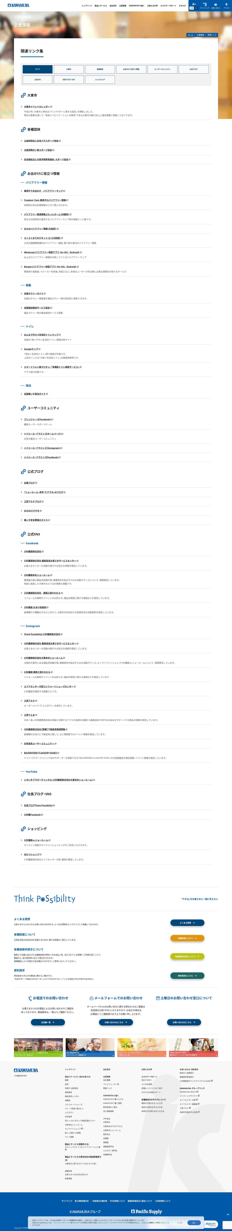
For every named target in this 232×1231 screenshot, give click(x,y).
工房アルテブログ (32, 501)
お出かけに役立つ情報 (131, 69)
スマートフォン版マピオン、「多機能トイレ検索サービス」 (51, 367)
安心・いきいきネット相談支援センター (80, 1120)
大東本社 (106, 1122)
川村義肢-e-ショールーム (36, 840)
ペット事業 (69, 1137)
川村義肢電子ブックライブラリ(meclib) (195, 1081)
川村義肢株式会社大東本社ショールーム (43, 657)
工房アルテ (29, 700)
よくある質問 (147, 1084)
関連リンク (107, 1088)
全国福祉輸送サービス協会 (37, 307)
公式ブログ (194, 69)
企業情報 (122, 5)
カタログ (182, 5)
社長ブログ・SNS (69, 79)
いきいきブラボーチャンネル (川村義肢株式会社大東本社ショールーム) (58, 779)
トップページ (86, 5)
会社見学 (113, 5)
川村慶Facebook (32, 814)
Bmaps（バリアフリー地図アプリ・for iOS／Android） (50, 266)
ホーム (190, 35)
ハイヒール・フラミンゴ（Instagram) (42, 448)
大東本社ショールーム (73, 1125)
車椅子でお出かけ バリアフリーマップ (43, 190)
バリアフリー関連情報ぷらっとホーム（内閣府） (46, 214)
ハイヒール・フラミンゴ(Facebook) (41, 457)
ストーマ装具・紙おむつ (74, 1108)
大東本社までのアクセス (112, 1126)
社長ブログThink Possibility (38, 805)
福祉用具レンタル (72, 1096)
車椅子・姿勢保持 (71, 1088)
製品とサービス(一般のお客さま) (77, 1076)
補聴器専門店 (108, 1146)
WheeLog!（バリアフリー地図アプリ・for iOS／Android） (51, 252)
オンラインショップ (73, 1129)
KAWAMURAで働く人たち (113, 1099)
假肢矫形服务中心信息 (188, 1112)
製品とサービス (101, 5)
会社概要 (106, 1080)
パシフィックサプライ (188, 1096)
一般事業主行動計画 (99, 1201)
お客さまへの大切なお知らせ (76, 1174)
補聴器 (67, 1100)
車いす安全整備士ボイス (36, 520)
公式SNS (37, 79)
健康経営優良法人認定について (140, 1201)
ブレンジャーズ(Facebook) (37, 419)
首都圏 (105, 1142)
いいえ (179, 1223)
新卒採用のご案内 (110, 1107)
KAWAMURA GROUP (188, 1092)
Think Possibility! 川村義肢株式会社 (42, 634)
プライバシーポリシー (61, 1223)
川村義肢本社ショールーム (37, 575)
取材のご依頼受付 (187, 1073)
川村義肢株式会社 (32, 551)
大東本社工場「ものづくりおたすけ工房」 (81, 1163)
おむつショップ (31, 854)
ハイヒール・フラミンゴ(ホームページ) (42, 433)
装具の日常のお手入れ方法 (152, 1107)
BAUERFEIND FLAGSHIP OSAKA (40, 752)
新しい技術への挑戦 (73, 1133)
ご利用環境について (163, 1201)
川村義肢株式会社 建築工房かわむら (42, 593)
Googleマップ (31, 349)
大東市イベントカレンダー (37, 106)
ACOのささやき (31, 510)
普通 (191, 8)
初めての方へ (147, 1080)
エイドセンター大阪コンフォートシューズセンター (48, 686)
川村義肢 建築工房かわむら (37, 672)
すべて (37, 69)
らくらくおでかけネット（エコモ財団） (42, 238)
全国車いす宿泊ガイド (35, 393)
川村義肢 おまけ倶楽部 (35, 607)
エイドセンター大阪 (187, 1100)
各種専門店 (107, 1154)
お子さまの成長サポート (151, 1092)
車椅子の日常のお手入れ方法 (153, 1111)
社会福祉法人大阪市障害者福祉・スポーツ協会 (46, 159)
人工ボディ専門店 (110, 1150)
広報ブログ (29, 482)
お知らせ (68, 1171)
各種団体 (100, 69)
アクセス (106, 1118)
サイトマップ (67, 1201)
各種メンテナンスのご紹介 (152, 1088)
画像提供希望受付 (187, 1077)
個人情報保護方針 (82, 1201)
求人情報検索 (108, 1111)
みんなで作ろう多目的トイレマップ (41, 334)
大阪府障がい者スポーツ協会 (38, 150)
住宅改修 (68, 1116)
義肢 (66, 1080)
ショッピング (100, 79)
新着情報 (68, 1178)
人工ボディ (69, 1112)
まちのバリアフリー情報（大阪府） (40, 228)
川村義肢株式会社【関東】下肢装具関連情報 (44, 729)
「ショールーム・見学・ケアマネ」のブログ (43, 492)
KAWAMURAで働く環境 (112, 1103)
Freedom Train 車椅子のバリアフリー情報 (45, 200)
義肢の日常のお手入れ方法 (152, 1103)
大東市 (68, 69)
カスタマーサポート (168, 5)
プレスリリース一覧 (111, 1084)
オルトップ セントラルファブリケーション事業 (82, 1148)
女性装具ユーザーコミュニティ (39, 743)
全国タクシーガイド (33, 293)
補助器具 (68, 1092)
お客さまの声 (152, 5)
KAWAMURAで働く (137, 5)
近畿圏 (105, 1138)
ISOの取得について (117, 1201)
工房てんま (29, 715)
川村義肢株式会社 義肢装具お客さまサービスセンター (50, 560)
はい (194, 1223)
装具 (66, 1084)
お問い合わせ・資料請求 (189, 1069)
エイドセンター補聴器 (188, 1104)
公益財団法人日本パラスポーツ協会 (41, 140)
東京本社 (106, 1134)
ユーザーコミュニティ (162, 69)
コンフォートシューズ (73, 1104)
